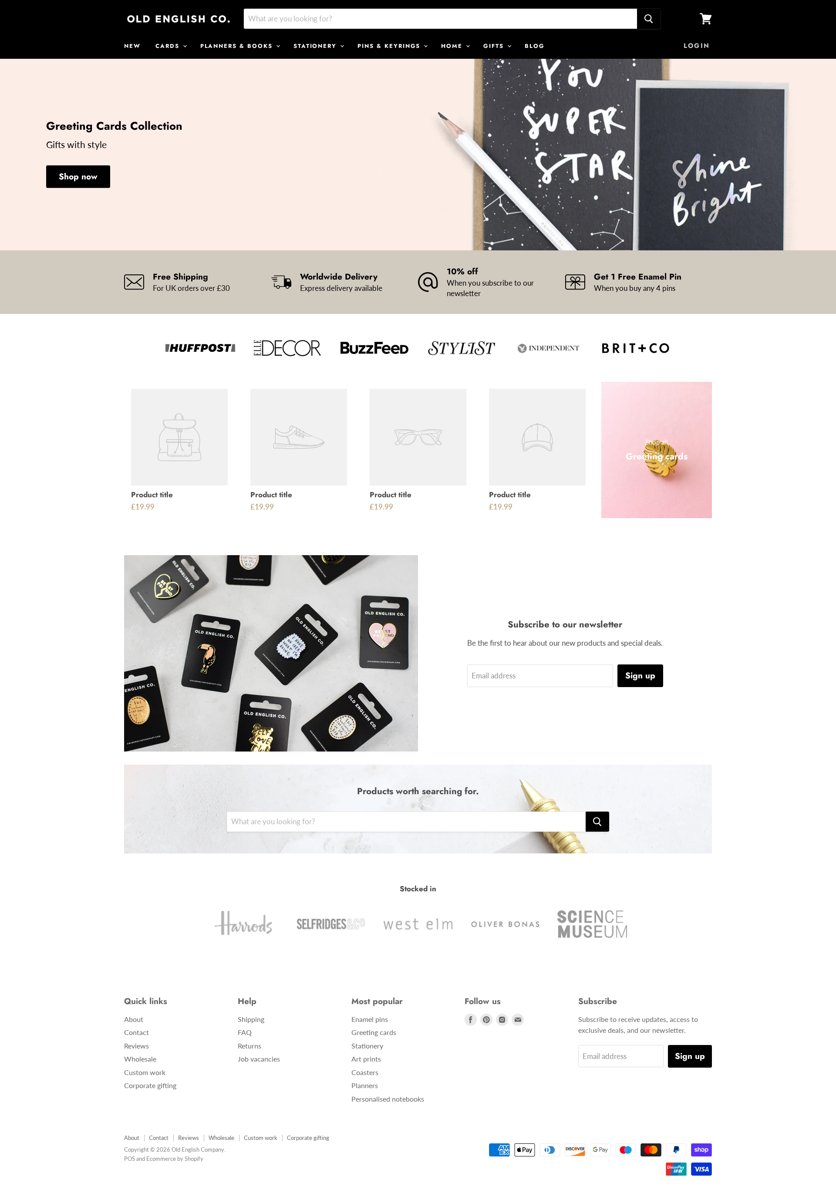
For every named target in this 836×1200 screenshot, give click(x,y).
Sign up (640, 675)
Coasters (364, 1072)
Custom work (144, 1072)
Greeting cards (373, 1032)
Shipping (251, 1019)
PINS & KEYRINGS (390, 46)
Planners (364, 1085)
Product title (152, 494)
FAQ (245, 1032)
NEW (132, 46)
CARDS (168, 46)
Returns (249, 1046)
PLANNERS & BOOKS (237, 46)
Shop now (78, 176)
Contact (136, 1032)
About (133, 1019)
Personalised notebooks (387, 1099)
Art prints (366, 1059)
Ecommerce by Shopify (174, 1158)
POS (129, 1158)
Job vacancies (259, 1059)
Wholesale (140, 1059)
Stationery (367, 1046)
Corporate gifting (150, 1085)
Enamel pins (369, 1019)
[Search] (649, 19)
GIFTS (494, 46)
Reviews (136, 1046)
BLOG (535, 46)
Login (697, 46)
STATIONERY (316, 46)
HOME (453, 46)
